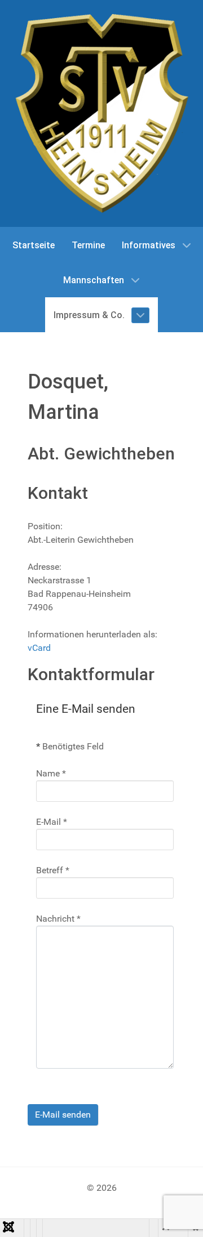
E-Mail (51, 821)
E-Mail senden (63, 1114)
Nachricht (58, 918)
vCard (39, 647)
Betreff (52, 870)
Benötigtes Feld (70, 746)
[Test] (101, 113)
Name (51, 773)
